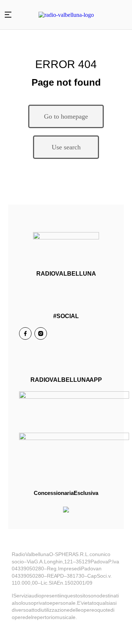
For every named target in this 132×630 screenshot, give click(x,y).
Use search (66, 147)
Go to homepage (66, 116)
